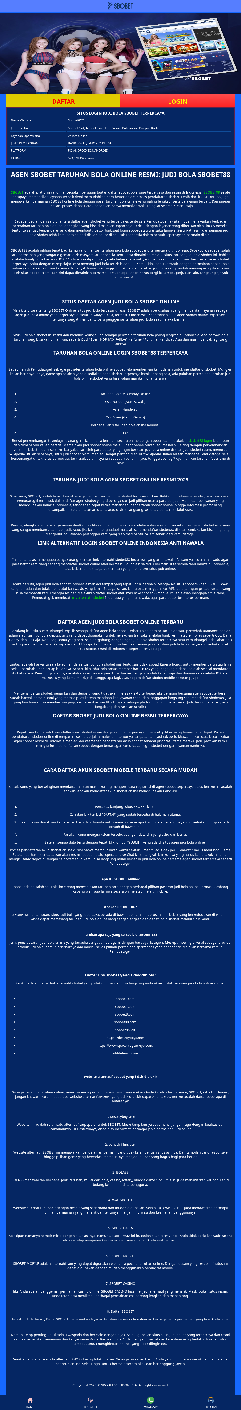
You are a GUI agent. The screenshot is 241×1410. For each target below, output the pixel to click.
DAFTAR (63, 101)
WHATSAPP (150, 1407)
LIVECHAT (211, 1407)
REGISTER (90, 1407)
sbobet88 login (200, 440)
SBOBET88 (212, 192)
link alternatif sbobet (87, 597)
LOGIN (177, 101)
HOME (30, 1407)
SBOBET (17, 192)
